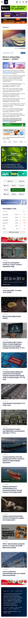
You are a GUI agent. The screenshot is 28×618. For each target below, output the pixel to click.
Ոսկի (4, 225)
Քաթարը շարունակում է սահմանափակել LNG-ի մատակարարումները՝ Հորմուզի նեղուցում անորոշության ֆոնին (12, 489)
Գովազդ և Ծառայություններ (10, 611)
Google (6, 189)
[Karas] (14, 239)
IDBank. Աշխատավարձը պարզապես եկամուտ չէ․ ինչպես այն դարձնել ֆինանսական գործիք (14, 545)
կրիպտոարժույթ (7, 72)
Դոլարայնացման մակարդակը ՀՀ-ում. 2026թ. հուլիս (14, 404)
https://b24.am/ (18, 600)
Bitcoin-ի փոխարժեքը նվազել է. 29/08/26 (12, 317)
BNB (21, 141)
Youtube (7, 185)
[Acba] (14, 173)
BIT (10, 141)
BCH (5, 141)
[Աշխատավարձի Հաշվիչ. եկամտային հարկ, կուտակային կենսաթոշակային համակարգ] (17, 2)
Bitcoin (15, 141)
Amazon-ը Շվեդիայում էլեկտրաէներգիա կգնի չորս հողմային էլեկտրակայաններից (14, 573)
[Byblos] (14, 14)
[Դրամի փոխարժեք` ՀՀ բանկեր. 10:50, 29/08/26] (14, 278)
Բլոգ (9, 612)
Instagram (22, 185)
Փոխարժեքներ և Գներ (9, 208)
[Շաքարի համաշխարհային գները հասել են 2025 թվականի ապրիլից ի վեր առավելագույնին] (14, 504)
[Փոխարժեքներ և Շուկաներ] (20, 2)
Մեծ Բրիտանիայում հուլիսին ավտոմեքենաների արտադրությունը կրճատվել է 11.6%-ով (13, 431)
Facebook (11, 181)
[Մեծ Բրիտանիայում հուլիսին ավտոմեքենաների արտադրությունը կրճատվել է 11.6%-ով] (14, 417)
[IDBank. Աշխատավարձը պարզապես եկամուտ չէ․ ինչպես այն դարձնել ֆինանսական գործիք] (14, 532)
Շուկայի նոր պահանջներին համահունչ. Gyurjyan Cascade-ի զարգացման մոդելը (12, 264)
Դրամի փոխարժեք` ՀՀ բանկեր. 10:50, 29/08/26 (12, 291)
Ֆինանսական (6, 284)
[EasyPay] (14, 8)
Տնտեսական (6, 423)
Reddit (14, 194)
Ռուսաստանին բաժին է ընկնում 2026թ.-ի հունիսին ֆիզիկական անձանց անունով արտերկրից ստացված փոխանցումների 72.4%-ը (13, 345)
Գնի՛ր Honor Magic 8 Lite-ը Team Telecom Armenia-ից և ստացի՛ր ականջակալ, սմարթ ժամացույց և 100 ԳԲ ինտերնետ (14, 166)
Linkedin (22, 194)
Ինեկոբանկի (6, 121)
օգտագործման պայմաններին (10, 605)
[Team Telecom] (14, 65)
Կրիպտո (6, 27)
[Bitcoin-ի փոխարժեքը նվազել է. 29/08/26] (14, 304)
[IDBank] (14, 21)
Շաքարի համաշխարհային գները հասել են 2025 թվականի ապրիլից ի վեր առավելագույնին (13, 518)
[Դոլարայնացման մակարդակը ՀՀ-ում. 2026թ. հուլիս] (14, 391)
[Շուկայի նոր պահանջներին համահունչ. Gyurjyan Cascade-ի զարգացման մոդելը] (14, 251)
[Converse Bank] (14, 202)
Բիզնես (5, 256)
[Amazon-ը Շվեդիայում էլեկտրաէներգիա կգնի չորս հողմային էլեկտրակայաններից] (14, 560)
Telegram (7, 194)
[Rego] (14, 132)
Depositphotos (22, 48)
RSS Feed (22, 181)
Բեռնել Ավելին (15, 232)
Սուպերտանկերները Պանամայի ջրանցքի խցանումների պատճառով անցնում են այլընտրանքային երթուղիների (13, 459)
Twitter (14, 185)
